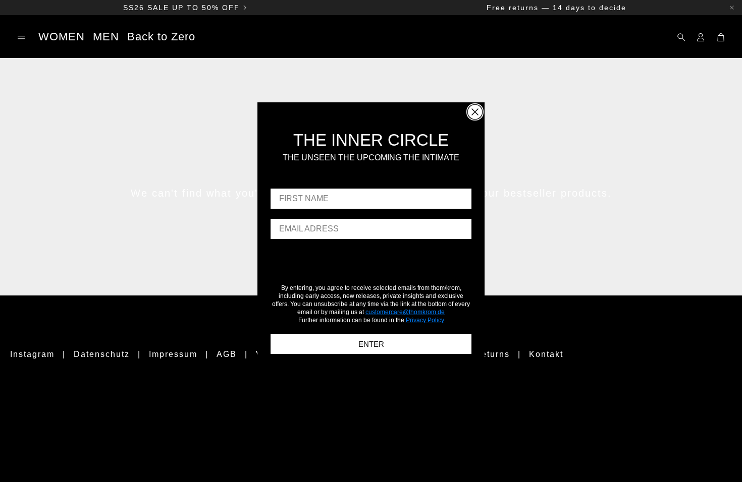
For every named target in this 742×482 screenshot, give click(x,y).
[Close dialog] (475, 111)
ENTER (371, 344)
